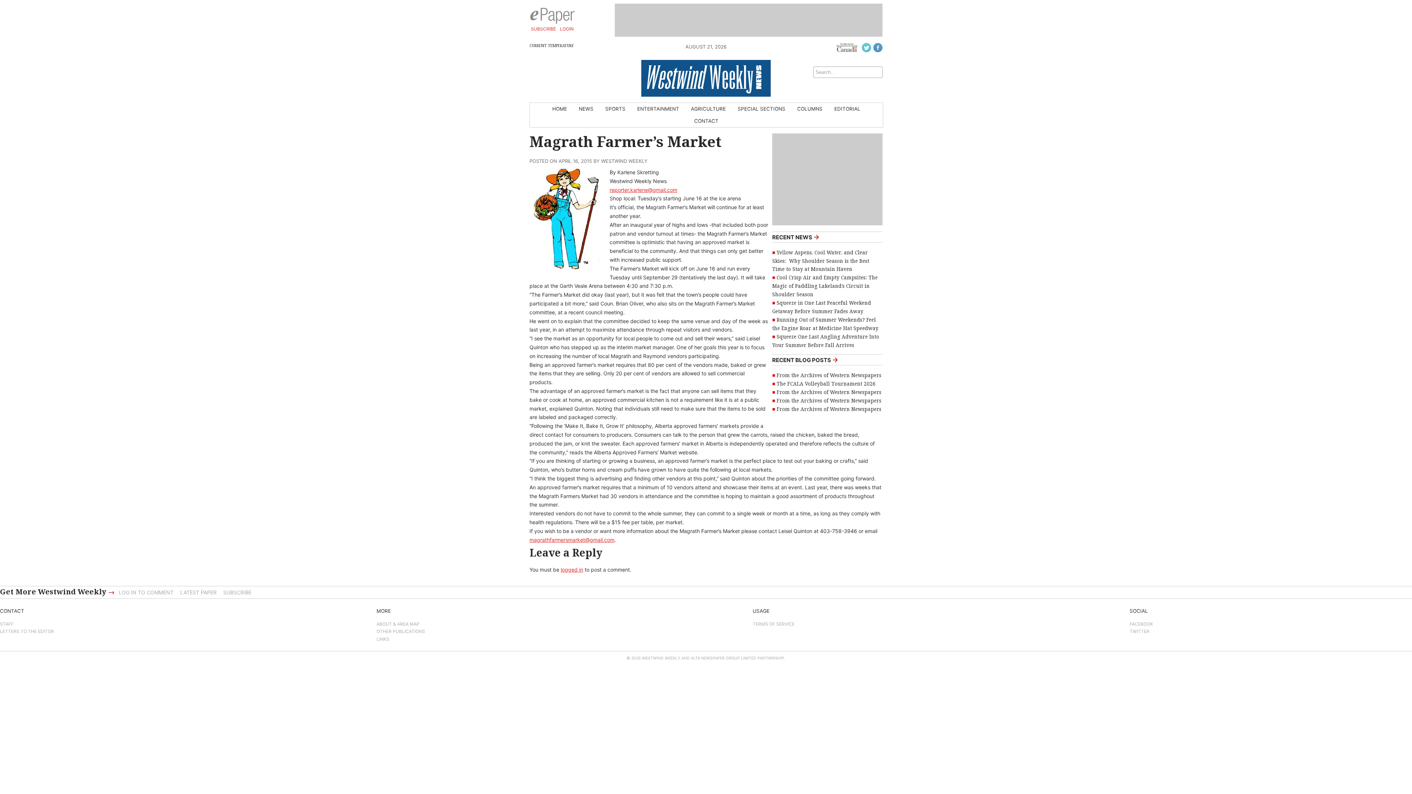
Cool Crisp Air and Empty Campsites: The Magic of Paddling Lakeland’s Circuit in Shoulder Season (825, 286)
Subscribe (543, 29)
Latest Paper (198, 592)
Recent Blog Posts (805, 360)
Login (567, 29)
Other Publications (401, 631)
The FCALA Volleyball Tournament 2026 (826, 384)
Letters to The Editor (27, 631)
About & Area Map (398, 624)
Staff (7, 624)
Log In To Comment (146, 592)
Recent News (796, 237)
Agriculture (708, 109)
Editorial (847, 109)
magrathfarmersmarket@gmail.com (572, 540)
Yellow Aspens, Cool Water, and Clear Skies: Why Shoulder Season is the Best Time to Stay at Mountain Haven (820, 261)
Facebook (1141, 624)
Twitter (1139, 631)
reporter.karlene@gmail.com (643, 190)
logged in (572, 569)
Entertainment (658, 109)
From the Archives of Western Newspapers (829, 375)
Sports (615, 109)
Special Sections (761, 109)
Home (559, 109)
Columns (810, 109)
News (586, 109)
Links (383, 639)
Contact (706, 121)
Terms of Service (774, 624)
